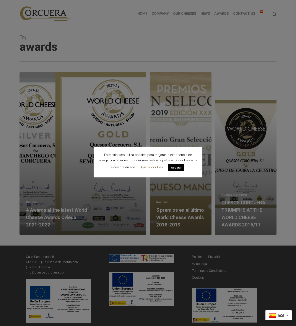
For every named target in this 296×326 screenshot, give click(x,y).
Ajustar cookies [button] (151, 167)
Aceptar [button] (176, 167)
